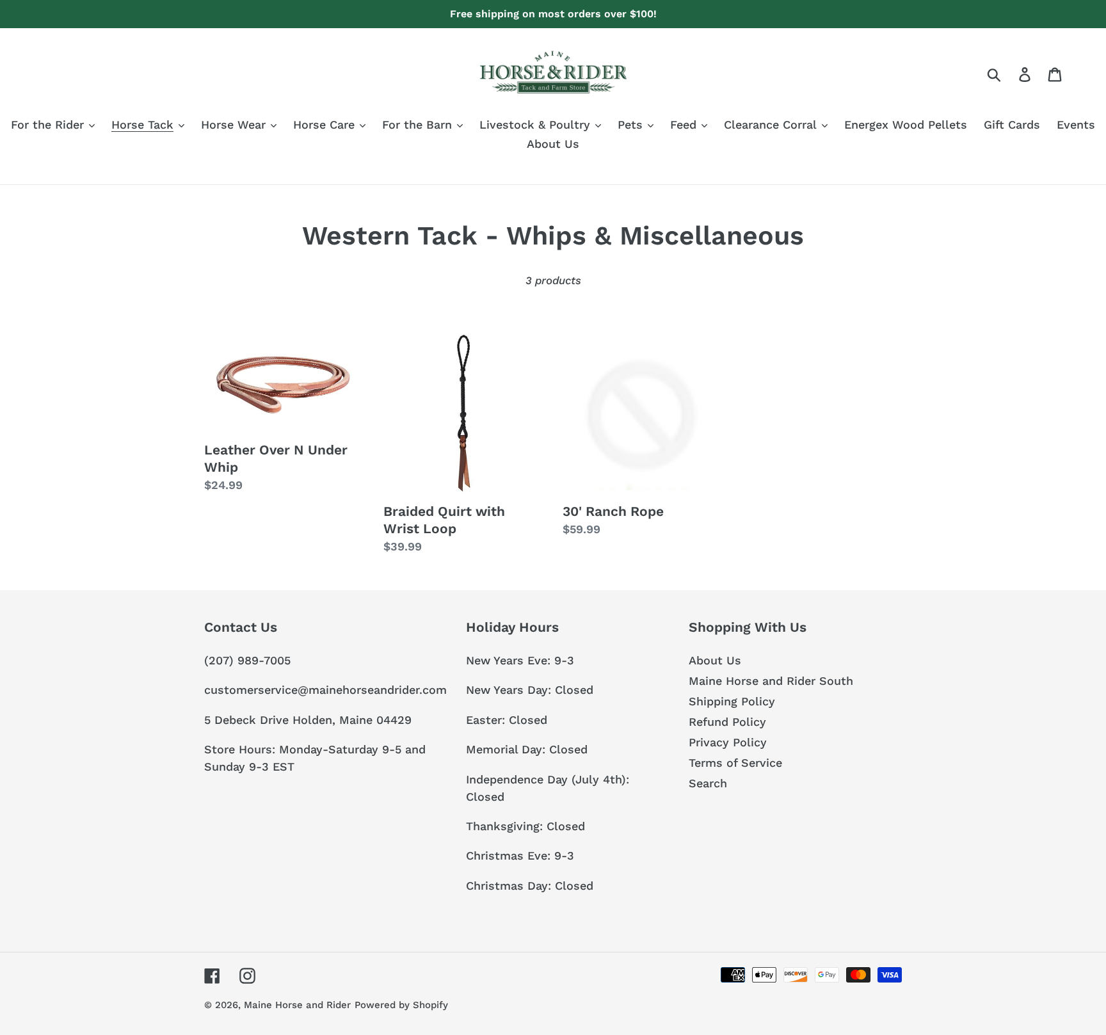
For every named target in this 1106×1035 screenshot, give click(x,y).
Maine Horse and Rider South (771, 680)
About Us (715, 660)
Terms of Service (735, 762)
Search (708, 783)
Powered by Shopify (401, 1005)
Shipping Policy (732, 701)
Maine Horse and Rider (297, 1005)
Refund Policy (727, 721)
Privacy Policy (728, 742)
